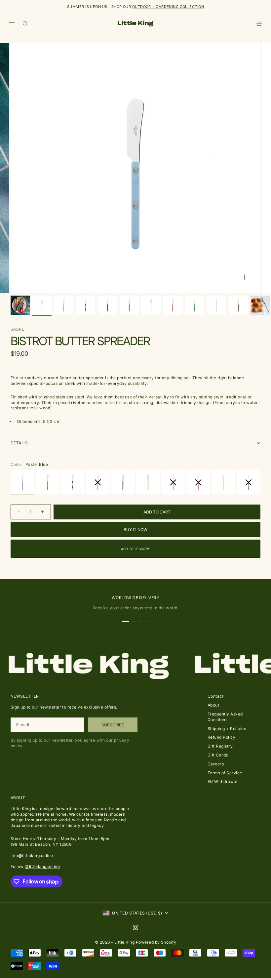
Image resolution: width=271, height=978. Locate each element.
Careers (216, 763)
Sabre (17, 329)
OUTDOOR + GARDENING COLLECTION (168, 6)
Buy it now (135, 529)
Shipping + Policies (227, 728)
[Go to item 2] (42, 305)
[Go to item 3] (63, 305)
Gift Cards (218, 755)
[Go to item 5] (107, 305)
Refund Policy (221, 737)
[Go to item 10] (216, 305)
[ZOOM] (244, 277)
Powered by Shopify (156, 942)
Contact (215, 696)
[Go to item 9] (194, 305)
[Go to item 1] (20, 305)
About (213, 705)
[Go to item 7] (151, 305)
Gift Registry (220, 746)
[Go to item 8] (172, 305)
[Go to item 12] (260, 305)
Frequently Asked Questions (225, 717)
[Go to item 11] (238, 305)
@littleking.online (42, 866)
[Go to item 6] (129, 305)
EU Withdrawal (222, 781)
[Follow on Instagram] (135, 927)
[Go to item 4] (85, 305)
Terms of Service (225, 772)
